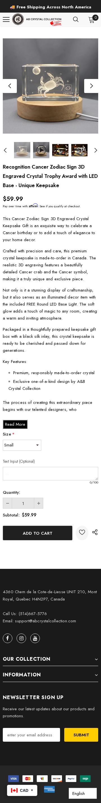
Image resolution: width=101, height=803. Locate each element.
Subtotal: (11, 515)
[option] (50, 7)
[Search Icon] (76, 19)
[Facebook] (7, 638)
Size (9, 434)
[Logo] (37, 19)
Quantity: (11, 492)
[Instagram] (21, 638)
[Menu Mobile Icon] (6, 19)
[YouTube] (35, 638)
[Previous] (10, 86)
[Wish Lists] (82, 533)
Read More (15, 424)
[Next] (91, 86)
